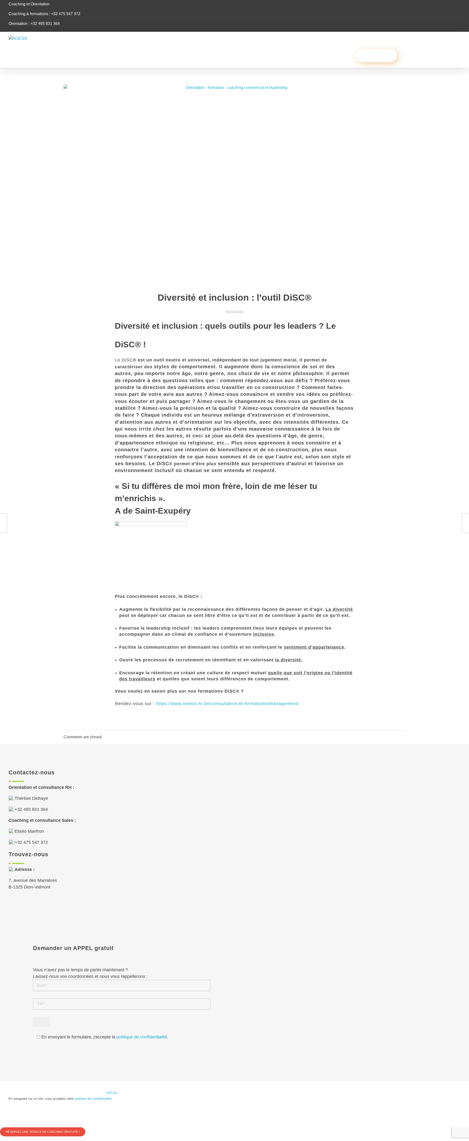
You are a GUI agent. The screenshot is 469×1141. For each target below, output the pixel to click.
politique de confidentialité (142, 1037)
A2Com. (112, 1093)
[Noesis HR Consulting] (37, 42)
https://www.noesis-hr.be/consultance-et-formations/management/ (227, 703)
